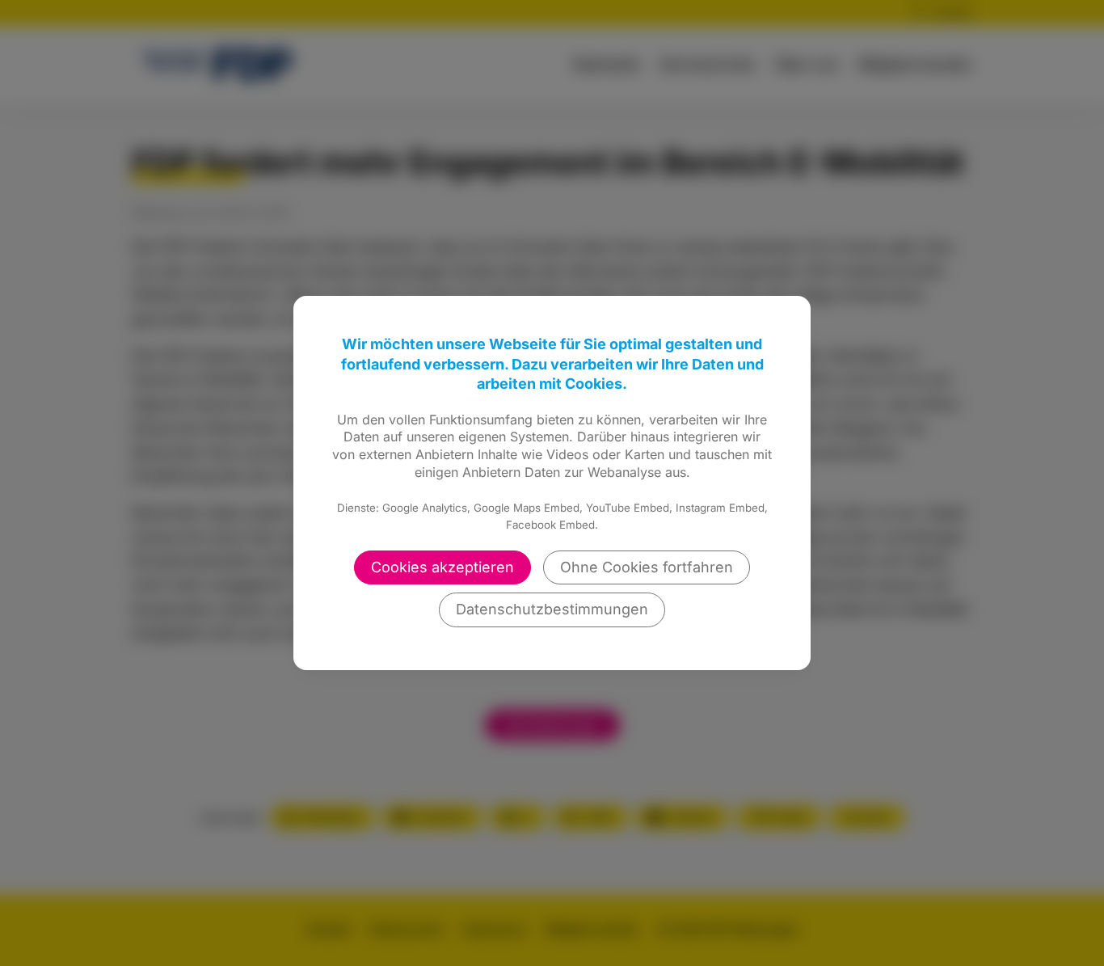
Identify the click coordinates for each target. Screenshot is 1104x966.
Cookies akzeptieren (442, 567)
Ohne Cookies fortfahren (646, 567)
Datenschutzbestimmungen (552, 609)
